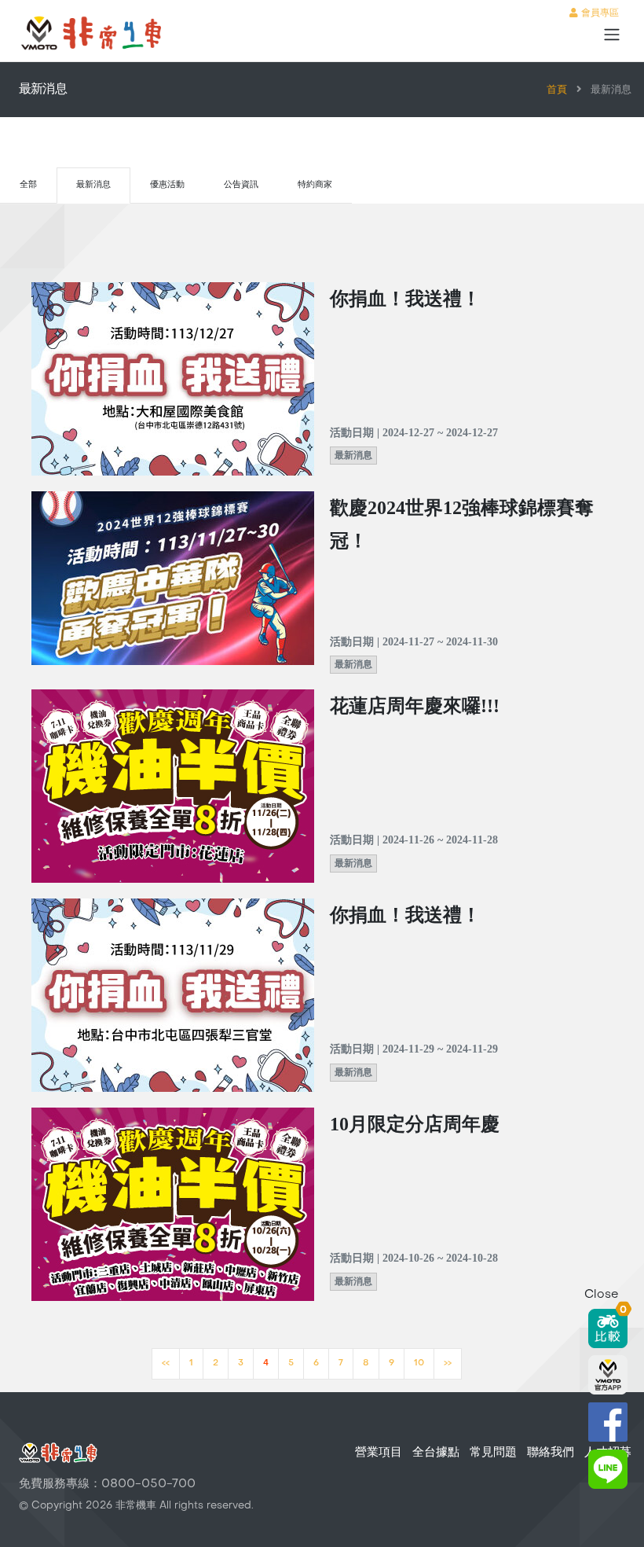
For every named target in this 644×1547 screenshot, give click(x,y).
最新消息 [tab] (93, 185)
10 (419, 1363)
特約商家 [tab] (315, 185)
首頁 (557, 90)
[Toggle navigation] (611, 34)
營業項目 (378, 1452)
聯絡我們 (550, 1452)
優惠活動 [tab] (167, 185)
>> (448, 1363)
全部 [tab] (28, 185)
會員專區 (598, 13)
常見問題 (493, 1452)
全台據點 (435, 1452)
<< (166, 1363)
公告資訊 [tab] (241, 185)
